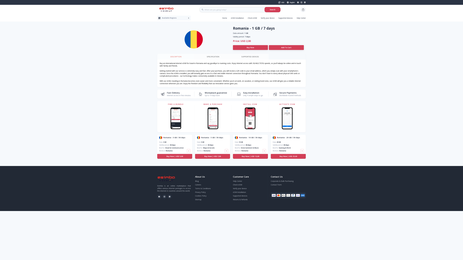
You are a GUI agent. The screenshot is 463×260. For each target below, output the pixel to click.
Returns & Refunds (240, 199)
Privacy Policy (200, 192)
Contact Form (276, 185)
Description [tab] (175, 56)
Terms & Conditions (203, 188)
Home (224, 18)
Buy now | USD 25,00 (288, 156)
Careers (198, 185)
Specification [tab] (213, 56)
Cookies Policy (200, 196)
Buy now (250, 47)
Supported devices (285, 18)
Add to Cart (286, 47)
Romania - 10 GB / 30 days (250, 137)
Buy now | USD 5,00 (175, 156)
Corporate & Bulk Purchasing (282, 181)
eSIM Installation (237, 18)
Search (272, 9)
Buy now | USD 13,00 (250, 156)
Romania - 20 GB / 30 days (288, 137)
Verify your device (268, 18)
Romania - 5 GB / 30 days (212, 137)
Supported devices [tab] (250, 56)
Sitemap (198, 199)
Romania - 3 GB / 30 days (174, 137)
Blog (197, 181)
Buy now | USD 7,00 (212, 156)
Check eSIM (252, 18)
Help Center (301, 18)
